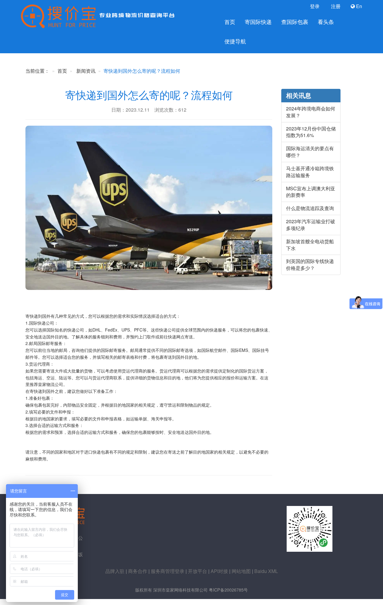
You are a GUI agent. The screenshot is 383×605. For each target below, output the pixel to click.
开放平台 (197, 571)
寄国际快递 (258, 21)
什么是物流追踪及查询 (310, 208)
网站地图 (241, 571)
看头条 (326, 21)
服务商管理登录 (167, 571)
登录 (314, 6)
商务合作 (137, 571)
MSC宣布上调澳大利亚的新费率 (310, 192)
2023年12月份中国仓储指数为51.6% (311, 132)
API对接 (219, 571)
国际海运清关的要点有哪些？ (310, 152)
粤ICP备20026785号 (228, 589)
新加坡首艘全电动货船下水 (310, 245)
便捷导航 (235, 41)
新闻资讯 (85, 70)
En (358, 6)
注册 (335, 6)
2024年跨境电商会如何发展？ (310, 112)
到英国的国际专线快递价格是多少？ (310, 264)
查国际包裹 (294, 21)
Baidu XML (266, 571)
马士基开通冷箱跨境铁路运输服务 (310, 172)
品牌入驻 (114, 571)
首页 (229, 21)
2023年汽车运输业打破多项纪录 (310, 225)
